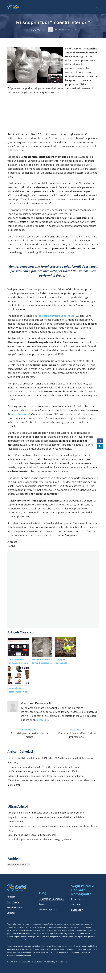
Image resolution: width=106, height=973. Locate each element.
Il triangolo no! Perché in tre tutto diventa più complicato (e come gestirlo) (45, 812)
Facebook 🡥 (77, 909)
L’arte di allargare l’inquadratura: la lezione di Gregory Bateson (39, 839)
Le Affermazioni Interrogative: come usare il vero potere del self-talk (42, 771)
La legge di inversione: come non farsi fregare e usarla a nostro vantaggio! (45, 775)
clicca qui (42, 719)
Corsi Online (13, 902)
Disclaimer (38, 962)
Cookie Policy (61, 962)
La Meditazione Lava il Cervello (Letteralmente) (31, 834)
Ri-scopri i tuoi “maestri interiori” (53, 22)
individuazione (19, 414)
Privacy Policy (49, 962)
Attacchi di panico (48, 909)
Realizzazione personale (51, 898)
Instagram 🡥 (77, 899)
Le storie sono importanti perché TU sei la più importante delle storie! (43, 767)
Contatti (11, 912)
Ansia (42, 904)
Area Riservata (14, 907)
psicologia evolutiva (51, 315)
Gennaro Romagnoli (36, 703)
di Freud (68, 315)
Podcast (11, 896)
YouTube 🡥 (76, 904)
